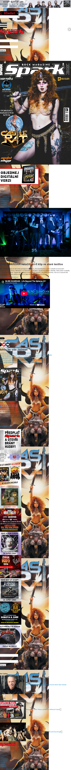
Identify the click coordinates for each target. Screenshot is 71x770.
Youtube (17, 22)
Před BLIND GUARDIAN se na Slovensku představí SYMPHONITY (19, 362)
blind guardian (14, 260)
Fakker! (2, 757)
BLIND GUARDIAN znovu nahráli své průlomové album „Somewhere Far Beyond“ (24, 357)
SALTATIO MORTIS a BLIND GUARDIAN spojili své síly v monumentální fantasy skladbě (26, 355)
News (2, 187)
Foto (1, 189)
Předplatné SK (4, 200)
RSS (24, 22)
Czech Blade (4, 759)
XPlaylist (2, 764)
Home (2, 186)
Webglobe (3, 766)
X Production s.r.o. (24, 769)
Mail (21, 22)
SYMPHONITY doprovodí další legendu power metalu (16, 359)
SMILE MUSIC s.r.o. (12, 769)
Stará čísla (3, 202)
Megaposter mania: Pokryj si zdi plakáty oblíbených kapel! (43, 709)
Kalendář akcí (4, 193)
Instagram (7, 22)
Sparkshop (3, 204)
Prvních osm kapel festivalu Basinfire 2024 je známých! (16, 361)
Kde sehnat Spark (5, 206)
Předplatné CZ (4, 199)
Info (1, 195)
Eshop (12, 22)
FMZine (2, 762)
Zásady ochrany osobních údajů (12, 197)
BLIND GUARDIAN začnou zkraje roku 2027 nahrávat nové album (19, 353)
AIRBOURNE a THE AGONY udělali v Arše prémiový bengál (43, 732)
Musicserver (4, 761)
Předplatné (3, 755)
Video (2, 191)
